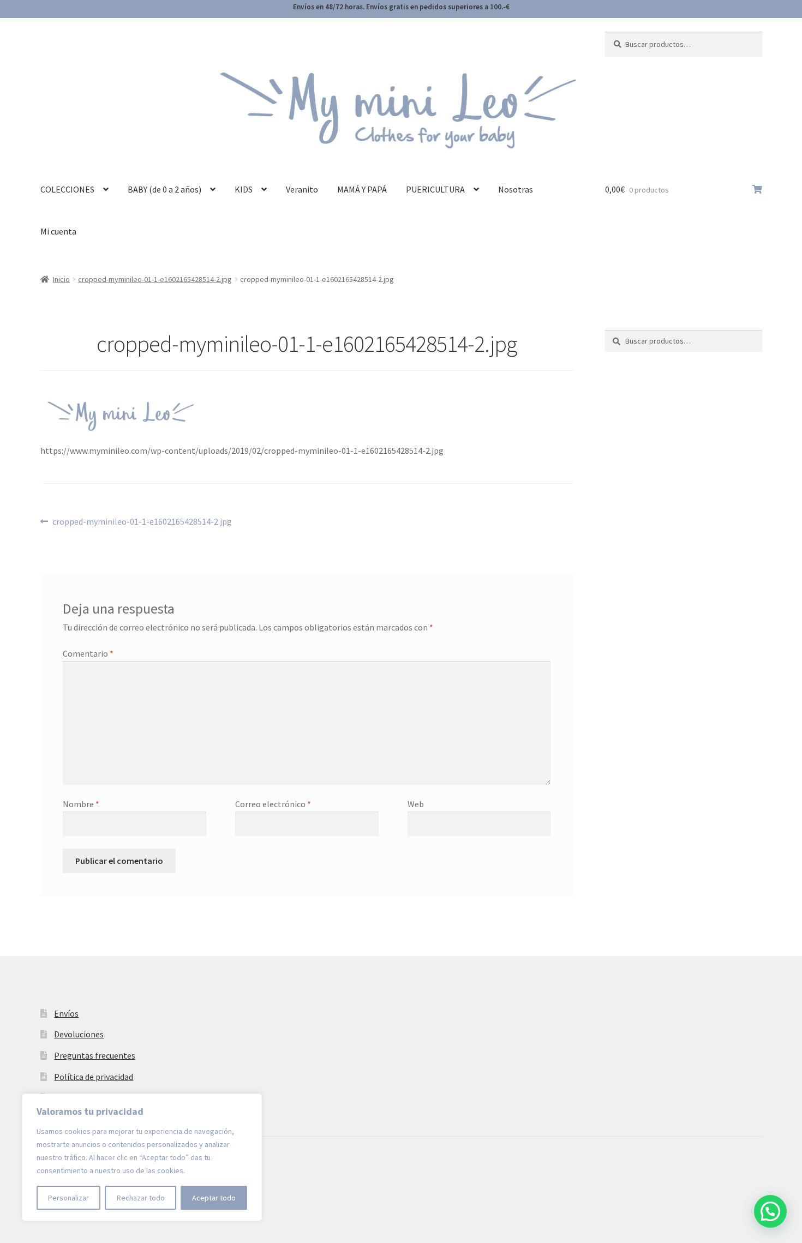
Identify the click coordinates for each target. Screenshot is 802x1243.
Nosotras (515, 189)
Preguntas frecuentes (94, 1055)
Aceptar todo (214, 1198)
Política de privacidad (93, 1076)
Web (416, 803)
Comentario (88, 653)
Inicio (61, 279)
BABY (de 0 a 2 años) (164, 189)
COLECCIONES (67, 189)
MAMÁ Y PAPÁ (362, 189)
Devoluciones (79, 1034)
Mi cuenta (58, 231)
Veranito (302, 189)
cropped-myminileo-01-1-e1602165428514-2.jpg (155, 279)
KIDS (244, 189)
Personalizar (68, 1198)
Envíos (66, 1013)
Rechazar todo (141, 1198)
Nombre (81, 803)
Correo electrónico (273, 803)
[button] (770, 1211)
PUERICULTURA (435, 189)
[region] (142, 1157)
